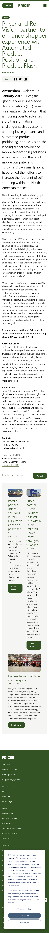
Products (6, 786)
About (4, 808)
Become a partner (9, 818)
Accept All (24, 916)
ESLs (4, 791)
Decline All (24, 922)
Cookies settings (24, 909)
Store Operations (9, 774)
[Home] (24, 5)
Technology (7, 801)
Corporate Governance (11, 828)
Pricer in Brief (7, 813)
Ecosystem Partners (10, 833)
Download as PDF (10, 465)
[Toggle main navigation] (45, 5)
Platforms (6, 796)
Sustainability (8, 823)
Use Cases (6, 764)
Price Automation (9, 769)
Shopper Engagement (11, 779)
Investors (6, 838)
